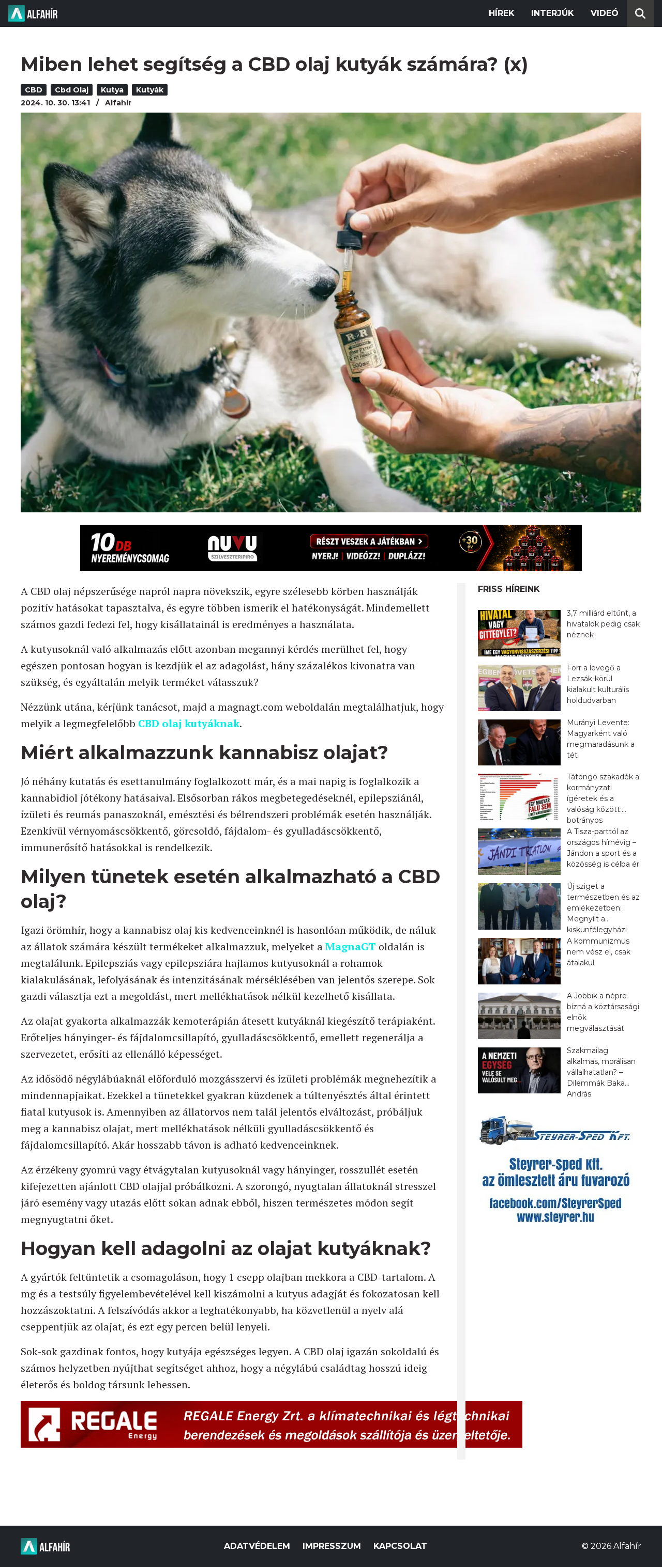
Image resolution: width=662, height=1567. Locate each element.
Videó (605, 13)
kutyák (149, 90)
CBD (33, 90)
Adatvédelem (257, 1546)
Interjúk (552, 13)
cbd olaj (71, 90)
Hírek (502, 13)
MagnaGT (350, 946)
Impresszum (332, 1546)
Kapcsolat (400, 1546)
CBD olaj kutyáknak (188, 723)
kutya (112, 90)
